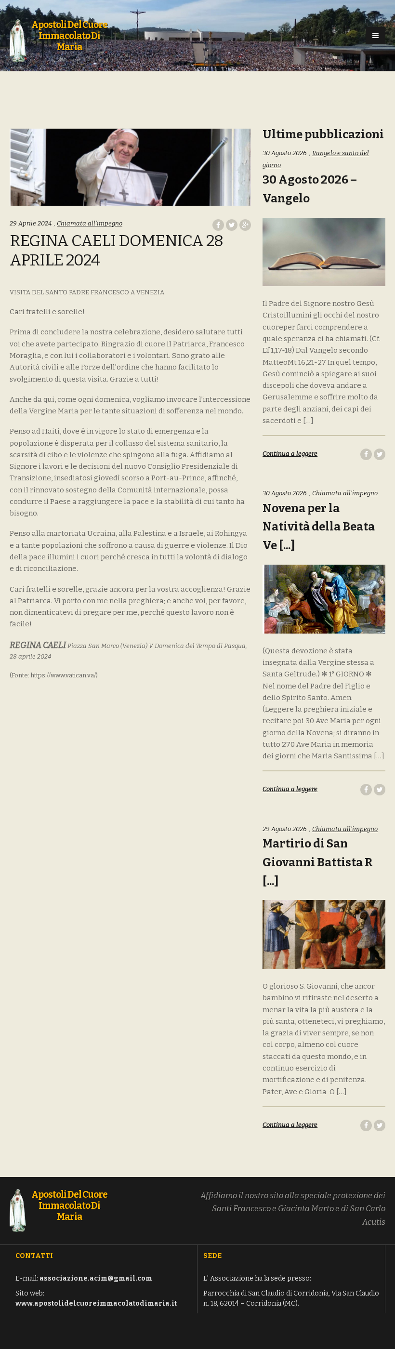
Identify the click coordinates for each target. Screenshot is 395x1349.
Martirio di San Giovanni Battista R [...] (318, 862)
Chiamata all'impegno (89, 223)
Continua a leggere (290, 453)
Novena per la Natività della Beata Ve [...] (319, 527)
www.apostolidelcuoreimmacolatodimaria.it (96, 1303)
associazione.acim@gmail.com (96, 1278)
